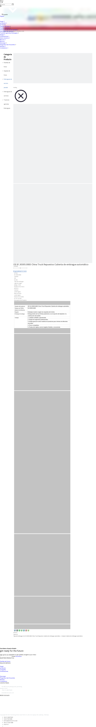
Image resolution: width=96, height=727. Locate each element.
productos (3, 23)
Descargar (3, 43)
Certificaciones (4, 36)
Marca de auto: (17, 293)
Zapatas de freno (5, 26)
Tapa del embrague (18, 636)
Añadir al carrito (22, 271)
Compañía (3, 670)
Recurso (2, 39)
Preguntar (15, 271)
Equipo (2, 35)
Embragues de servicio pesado (8, 30)
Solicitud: (16, 290)
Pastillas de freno (5, 28)
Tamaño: (16, 276)
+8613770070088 (8, 719)
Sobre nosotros (4, 38)
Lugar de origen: (18, 283)
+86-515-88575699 (8, 717)
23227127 (6, 724)
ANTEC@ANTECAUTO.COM (10, 720)
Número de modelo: (19, 296)
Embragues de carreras (6, 31)
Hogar (2, 21)
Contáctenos (3, 48)
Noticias (2, 46)
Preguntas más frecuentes (7, 44)
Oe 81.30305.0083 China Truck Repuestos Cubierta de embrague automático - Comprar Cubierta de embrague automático (53, 636)
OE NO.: (16, 273)
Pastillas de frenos (5, 661)
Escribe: (16, 280)
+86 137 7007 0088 (8, 722)
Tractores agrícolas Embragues (9, 33)
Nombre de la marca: (19, 286)
